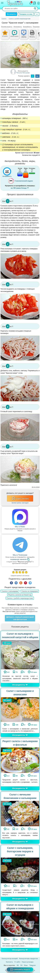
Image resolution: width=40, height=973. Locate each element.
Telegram (32, 965)
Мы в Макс (20, 526)
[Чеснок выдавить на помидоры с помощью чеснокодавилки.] (20, 307)
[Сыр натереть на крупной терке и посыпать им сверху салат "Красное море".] (20, 469)
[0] (25, 35)
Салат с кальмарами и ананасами (20, 692)
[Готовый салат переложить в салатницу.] (20, 427)
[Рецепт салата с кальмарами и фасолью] (20, 760)
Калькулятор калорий (10, 958)
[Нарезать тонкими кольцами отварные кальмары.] (20, 348)
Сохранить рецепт (21, 969)
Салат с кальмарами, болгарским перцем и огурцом (20, 851)
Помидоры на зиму (25, 14)
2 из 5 (16, 572)
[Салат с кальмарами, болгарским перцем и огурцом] (20, 870)
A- (32, 76)
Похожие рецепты (6, 26)
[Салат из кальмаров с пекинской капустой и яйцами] (20, 654)
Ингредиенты (18, 26)
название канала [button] (18, 559)
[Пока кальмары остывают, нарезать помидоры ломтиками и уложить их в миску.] (20, 266)
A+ (37, 76)
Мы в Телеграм (20, 554)
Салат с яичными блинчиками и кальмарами (20, 796)
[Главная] (15, 3)
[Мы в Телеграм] (19, 545)
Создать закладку (22, 498)
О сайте (17, 962)
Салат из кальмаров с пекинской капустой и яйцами (20, 635)
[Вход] (38, 3)
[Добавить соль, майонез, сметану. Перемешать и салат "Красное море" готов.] (20, 388)
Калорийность (27, 26)
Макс (26, 965)
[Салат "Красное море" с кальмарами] (20, 54)
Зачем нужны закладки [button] (20, 503)
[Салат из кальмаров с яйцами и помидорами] (20, 924)
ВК (18, 965)
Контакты (9, 962)
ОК (21, 965)
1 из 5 (13, 572)
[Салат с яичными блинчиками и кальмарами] (20, 813)
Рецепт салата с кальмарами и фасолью (20, 742)
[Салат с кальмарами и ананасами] (20, 709)
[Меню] (2, 3)
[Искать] (35, 8)
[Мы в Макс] (19, 517)
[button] (32, 36)
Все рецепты (11, 14)
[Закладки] (34, 3)
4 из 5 (23, 572)
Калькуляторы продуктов (28, 958)
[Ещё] (37, 14)
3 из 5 (20, 572)
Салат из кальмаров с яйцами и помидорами (20, 906)
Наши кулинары (27, 962)
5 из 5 (26, 572)
